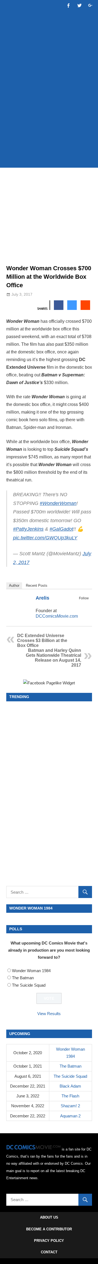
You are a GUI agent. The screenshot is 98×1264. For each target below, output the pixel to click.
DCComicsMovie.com (57, 616)
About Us (49, 1217)
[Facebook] (78, 604)
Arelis (42, 598)
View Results (49, 1013)
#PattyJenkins (28, 529)
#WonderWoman (58, 503)
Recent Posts (36, 585)
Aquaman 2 (70, 1116)
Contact (49, 1252)
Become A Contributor (49, 1229)
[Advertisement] (49, 110)
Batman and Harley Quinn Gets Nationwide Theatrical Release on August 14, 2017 (53, 657)
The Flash (70, 1096)
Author (14, 585)
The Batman (23, 977)
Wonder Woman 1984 (31, 970)
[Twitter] (85, 604)
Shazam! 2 (70, 1105)
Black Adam (70, 1086)
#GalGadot (61, 529)
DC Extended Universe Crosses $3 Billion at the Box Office (42, 640)
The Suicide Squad (28, 985)
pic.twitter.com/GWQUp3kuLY (45, 538)
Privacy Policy (49, 1241)
